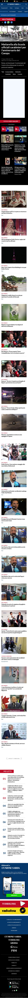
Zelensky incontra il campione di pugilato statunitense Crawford (13, 605)
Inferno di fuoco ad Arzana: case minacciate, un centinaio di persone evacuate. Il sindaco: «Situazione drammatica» (16, 779)
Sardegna (17, 8)
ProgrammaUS (4, 8)
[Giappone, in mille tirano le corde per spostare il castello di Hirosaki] (14, 283)
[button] (2, 22)
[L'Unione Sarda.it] (14, 4)
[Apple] (14, 982)
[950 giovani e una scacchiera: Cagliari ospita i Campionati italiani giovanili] (21, 161)
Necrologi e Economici (14, 960)
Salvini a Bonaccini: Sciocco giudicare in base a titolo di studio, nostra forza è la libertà (7, 170)
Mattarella (18, 71)
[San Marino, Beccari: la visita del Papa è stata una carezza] (14, 564)
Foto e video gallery (11, 121)
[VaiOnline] (14, 947)
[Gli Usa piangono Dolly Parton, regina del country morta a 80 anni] (14, 227)
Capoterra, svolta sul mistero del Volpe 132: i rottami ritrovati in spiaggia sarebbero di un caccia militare (16, 845)
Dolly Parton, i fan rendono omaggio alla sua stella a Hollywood (13, 465)
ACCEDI (25, 1)
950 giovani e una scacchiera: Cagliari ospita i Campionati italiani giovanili (20, 170)
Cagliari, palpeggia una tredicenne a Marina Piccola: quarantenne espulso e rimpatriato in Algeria (15, 814)
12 (18, 758)
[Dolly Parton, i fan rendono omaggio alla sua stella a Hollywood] (14, 452)
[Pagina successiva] (7, 759)
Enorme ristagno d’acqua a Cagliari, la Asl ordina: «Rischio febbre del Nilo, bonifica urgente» (16, 853)
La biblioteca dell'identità (14, 925)
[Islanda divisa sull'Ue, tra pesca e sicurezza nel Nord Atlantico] (14, 199)
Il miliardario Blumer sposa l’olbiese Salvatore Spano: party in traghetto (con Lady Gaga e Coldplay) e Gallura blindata (16, 789)
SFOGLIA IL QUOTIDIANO (8, 15)
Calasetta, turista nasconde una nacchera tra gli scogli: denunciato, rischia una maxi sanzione (15, 798)
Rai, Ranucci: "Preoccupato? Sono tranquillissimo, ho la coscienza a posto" (13, 352)
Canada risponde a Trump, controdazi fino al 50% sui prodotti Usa (13, 716)
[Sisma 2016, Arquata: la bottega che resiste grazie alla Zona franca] (7, 139)
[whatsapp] (7, 1)
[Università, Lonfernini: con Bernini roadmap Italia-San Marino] (14, 478)
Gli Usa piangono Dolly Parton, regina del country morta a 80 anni (13, 240)
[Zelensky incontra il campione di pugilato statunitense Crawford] (14, 592)
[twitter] (2, 1)
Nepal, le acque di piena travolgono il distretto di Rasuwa (12, 325)
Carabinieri (8, 74)
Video (11, 8)
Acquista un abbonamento (14, 922)
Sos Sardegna (12, 11)
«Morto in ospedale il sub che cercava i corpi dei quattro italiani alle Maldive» (16, 806)
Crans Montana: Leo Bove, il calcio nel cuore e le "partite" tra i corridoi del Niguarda (12, 688)
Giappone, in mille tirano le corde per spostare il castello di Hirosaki (11, 296)
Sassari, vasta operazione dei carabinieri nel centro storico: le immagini (13, 658)
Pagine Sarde (14, 930)
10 (15, 758)
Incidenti (20, 11)
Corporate (14, 973)
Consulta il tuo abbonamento (14, 919)
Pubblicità (14, 962)
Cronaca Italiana (9, 71)
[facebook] (4, 1)
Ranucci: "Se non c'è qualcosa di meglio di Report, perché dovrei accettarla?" (13, 382)
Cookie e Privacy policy (14, 957)
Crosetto (20, 74)
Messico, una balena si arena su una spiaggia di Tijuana (11, 435)
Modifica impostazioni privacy (14, 968)
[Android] (14, 986)
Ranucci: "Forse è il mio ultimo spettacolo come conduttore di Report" (13, 408)
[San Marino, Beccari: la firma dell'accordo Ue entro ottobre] (14, 534)
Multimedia (7, 19)
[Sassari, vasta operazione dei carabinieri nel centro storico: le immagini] (14, 645)
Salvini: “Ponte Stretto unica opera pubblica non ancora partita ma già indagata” (14, 631)
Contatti (14, 965)
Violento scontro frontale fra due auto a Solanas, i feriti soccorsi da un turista (16, 837)
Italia (22, 8)
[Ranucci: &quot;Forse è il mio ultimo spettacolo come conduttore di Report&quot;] (14, 395)
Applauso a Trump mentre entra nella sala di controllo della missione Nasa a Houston (20, 148)
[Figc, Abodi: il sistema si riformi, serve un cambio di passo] (14, 731)
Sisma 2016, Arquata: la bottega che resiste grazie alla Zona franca (7, 147)
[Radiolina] (14, 910)
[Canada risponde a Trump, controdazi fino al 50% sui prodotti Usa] (14, 703)
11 (17, 758)
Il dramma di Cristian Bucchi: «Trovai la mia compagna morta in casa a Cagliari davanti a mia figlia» (16, 822)
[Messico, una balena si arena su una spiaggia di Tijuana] (14, 422)
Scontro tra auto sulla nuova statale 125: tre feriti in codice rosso (16, 830)
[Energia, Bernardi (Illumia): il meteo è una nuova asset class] (14, 506)
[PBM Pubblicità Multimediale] (14, 951)
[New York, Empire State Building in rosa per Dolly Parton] (14, 255)
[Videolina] (14, 904)
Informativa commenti (14, 970)
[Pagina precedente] (21, 759)
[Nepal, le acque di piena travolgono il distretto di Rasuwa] (14, 312)
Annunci (14, 927)
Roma (14, 74)
